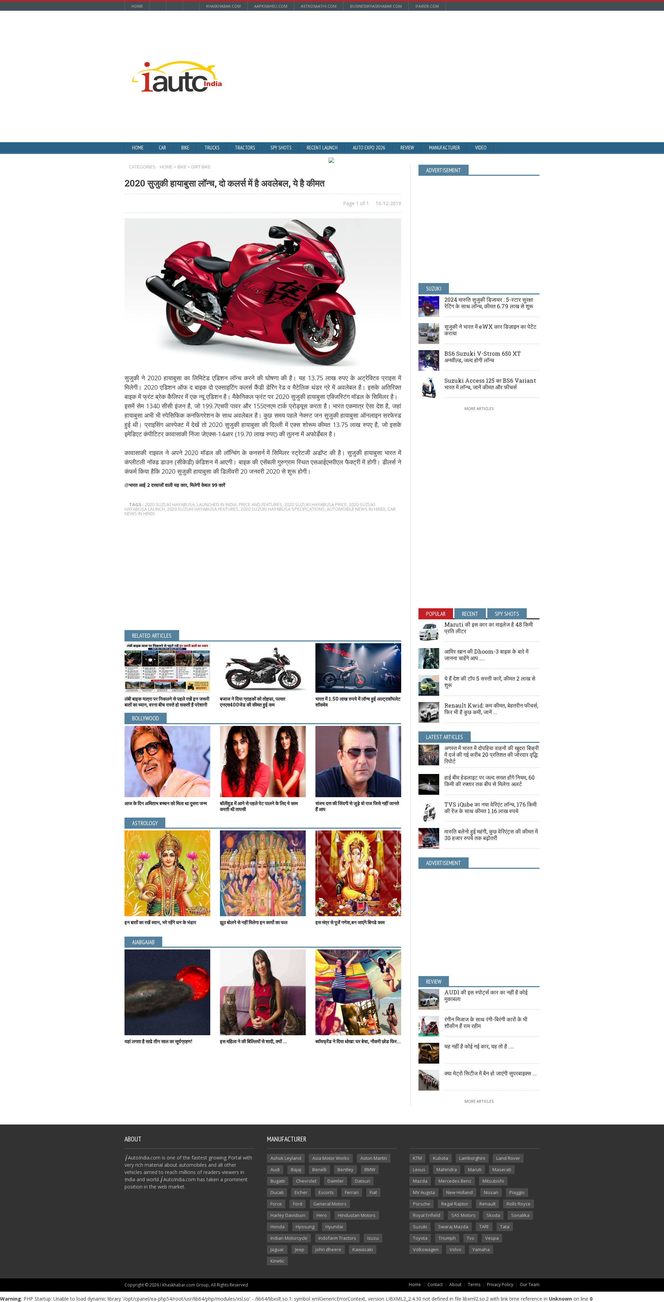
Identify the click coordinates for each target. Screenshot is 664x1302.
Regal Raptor (454, 1204)
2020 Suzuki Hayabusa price (315, 504)
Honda (277, 1226)
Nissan (491, 1192)
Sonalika (520, 1215)
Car (162, 147)
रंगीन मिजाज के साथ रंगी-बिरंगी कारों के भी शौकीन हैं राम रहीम (485, 1022)
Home (137, 6)
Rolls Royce (519, 1204)
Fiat (373, 1192)
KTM (417, 1158)
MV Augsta (424, 1192)
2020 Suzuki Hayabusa (170, 504)
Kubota (440, 1158)
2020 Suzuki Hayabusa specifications (283, 509)
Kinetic (277, 1261)
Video (481, 147)
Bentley (345, 1169)
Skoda (493, 1215)
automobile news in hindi (356, 509)
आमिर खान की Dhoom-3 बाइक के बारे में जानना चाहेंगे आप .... (486, 655)
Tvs (470, 1238)
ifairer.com (427, 6)
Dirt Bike (201, 167)
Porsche (421, 1204)
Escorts (326, 1192)
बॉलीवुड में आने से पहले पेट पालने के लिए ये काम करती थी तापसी (259, 806)
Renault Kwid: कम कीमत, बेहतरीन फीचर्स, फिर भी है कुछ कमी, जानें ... (491, 709)
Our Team (530, 1284)
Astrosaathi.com (318, 6)
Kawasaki (362, 1249)
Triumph (447, 1238)
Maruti (474, 1169)
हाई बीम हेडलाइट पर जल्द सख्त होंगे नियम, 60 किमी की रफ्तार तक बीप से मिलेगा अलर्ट (489, 780)
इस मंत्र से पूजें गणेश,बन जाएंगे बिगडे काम (350, 922)
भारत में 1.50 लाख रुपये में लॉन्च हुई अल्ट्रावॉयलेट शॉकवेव (357, 701)
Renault (487, 1204)
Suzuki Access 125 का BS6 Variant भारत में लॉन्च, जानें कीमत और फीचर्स (490, 384)
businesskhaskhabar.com (376, 6)
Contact (435, 1284)
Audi (275, 1169)
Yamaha (481, 1249)
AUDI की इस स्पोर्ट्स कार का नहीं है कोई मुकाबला (485, 995)
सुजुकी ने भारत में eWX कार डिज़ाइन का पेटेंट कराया (490, 330)
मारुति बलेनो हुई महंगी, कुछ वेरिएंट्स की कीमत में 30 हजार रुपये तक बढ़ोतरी (491, 834)
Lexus (419, 1169)
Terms (474, 1284)
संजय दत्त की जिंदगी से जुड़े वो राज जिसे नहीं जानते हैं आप (357, 806)
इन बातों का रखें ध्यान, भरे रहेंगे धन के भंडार (160, 922)
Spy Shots (281, 147)
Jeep (299, 1249)
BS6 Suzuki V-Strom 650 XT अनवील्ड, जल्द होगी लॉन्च (482, 357)
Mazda (420, 1181)
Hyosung (305, 1226)
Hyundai (334, 1226)
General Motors (330, 1204)
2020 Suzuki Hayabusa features (203, 509)
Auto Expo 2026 (369, 147)
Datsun (362, 1181)
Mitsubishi (493, 1181)
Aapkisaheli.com (270, 6)
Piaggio (517, 1192)
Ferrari (352, 1192)
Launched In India (217, 504)
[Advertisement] (406, 60)
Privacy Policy (500, 1284)
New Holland (459, 1192)
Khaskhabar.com (223, 6)
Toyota (420, 1238)
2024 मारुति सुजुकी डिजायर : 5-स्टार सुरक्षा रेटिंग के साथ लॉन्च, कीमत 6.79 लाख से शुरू (488, 303)
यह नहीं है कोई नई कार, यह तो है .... (479, 1046)
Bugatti (277, 1181)
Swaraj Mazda (453, 1226)
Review (407, 147)
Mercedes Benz (455, 1181)
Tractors (245, 147)
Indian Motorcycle (288, 1238)
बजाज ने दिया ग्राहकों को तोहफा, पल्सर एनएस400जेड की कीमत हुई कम (252, 701)
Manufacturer (444, 147)
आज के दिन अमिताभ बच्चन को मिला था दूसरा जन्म (165, 803)
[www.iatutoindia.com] (177, 63)
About (455, 1284)
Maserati (501, 1169)
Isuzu (373, 1238)
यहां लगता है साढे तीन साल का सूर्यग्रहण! (158, 1041)
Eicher (301, 1192)
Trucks (212, 147)
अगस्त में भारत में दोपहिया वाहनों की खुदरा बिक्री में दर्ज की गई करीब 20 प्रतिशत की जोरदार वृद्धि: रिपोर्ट (491, 754)
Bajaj (296, 1169)
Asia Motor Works (330, 1158)
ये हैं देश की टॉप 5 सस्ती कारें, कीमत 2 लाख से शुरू (489, 682)
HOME (166, 167)
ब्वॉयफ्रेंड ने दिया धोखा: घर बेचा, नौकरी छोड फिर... (358, 1041)
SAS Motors (463, 1215)
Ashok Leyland (285, 1158)
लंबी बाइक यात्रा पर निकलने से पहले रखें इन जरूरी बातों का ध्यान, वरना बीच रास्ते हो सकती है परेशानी (166, 701)
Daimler (336, 1181)
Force (276, 1204)
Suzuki (420, 1226)
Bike (185, 147)
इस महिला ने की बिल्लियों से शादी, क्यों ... (253, 1041)
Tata (504, 1226)
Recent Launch (322, 147)
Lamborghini (472, 1158)
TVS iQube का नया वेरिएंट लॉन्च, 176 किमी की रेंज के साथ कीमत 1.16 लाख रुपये (490, 807)
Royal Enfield (426, 1215)
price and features (260, 504)
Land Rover (508, 1158)
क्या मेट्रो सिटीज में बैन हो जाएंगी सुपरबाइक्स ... (490, 1073)
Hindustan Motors (357, 1215)
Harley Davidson (287, 1215)
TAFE (484, 1226)
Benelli (319, 1169)
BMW (370, 1169)
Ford (297, 1204)
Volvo (455, 1249)
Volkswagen (426, 1249)
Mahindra (446, 1169)
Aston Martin (373, 1158)
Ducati (277, 1192)
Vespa (492, 1238)
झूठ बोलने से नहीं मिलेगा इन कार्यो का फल (253, 922)
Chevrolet (306, 1181)
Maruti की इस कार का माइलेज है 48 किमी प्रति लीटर (488, 628)
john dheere (328, 1249)
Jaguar (277, 1249)
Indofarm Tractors (337, 1238)
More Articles (479, 408)
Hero (321, 1215)
